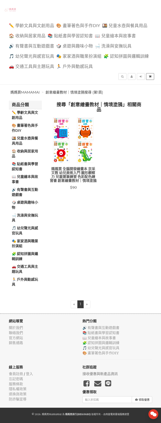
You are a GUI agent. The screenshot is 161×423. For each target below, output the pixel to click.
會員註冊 (16, 374)
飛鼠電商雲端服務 (115, 414)
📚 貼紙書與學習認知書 (70, 36)
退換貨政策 (18, 394)
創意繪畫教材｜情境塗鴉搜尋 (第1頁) (74, 92)
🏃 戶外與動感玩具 (74, 67)
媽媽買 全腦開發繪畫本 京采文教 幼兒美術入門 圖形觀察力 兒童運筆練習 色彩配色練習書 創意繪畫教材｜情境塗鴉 (73, 174)
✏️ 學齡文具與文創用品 (31, 26)
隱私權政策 (18, 389)
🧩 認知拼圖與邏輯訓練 (126, 56)
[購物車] (150, 76)
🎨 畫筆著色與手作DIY (78, 26)
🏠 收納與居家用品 (27, 36)
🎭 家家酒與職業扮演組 (79, 56)
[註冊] (131, 76)
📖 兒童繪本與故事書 (115, 36)
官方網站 (16, 338)
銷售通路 (16, 343)
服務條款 (16, 384)
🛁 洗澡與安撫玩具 (113, 46)
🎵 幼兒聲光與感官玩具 (31, 56)
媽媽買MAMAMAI (25, 92)
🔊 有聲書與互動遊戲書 (31, 46)
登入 (29, 374)
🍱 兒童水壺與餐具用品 (124, 26)
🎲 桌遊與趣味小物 (74, 46)
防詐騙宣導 (18, 399)
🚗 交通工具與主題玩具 (31, 67)
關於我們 (16, 327)
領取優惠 (144, 399)
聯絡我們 (16, 333)
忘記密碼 (16, 379)
